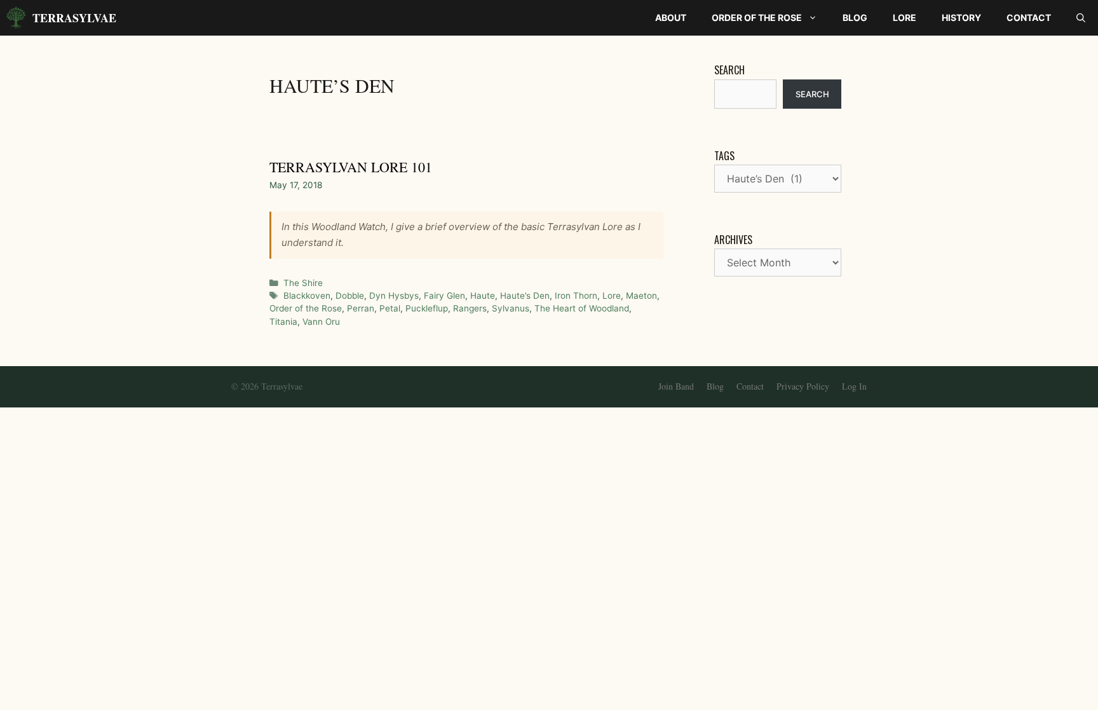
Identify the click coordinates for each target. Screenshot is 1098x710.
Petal (389, 308)
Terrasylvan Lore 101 (350, 167)
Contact (1028, 17)
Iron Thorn (576, 295)
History (961, 17)
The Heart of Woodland (581, 308)
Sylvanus (510, 308)
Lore (904, 17)
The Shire (303, 283)
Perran (360, 308)
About (670, 17)
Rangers (470, 308)
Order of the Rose (757, 17)
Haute (482, 295)
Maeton (641, 295)
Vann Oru (321, 322)
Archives (733, 239)
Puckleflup (426, 308)
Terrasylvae (74, 18)
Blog (855, 17)
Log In (854, 386)
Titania (283, 322)
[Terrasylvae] (16, 18)
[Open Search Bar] (1081, 18)
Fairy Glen (444, 295)
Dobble (350, 295)
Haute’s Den (525, 295)
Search (729, 70)
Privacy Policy (802, 386)
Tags (724, 155)
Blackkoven (306, 295)
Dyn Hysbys (394, 295)
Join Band (676, 386)
